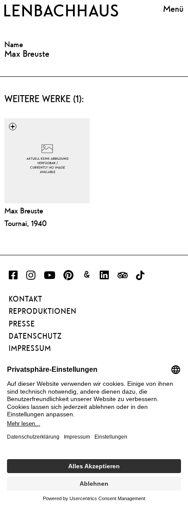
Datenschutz (35, 336)
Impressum (30, 348)
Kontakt (25, 299)
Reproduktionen (43, 311)
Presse (22, 324)
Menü (173, 8)
